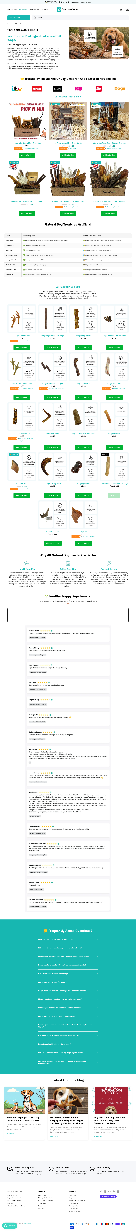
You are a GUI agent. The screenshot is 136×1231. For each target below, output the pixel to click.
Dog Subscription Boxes (15, 1198)
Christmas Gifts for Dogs (16, 1206)
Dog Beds (10, 1203)
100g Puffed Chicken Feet (22, 383)
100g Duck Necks (83, 383)
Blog (70, 1198)
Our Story (72, 1195)
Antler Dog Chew (52, 531)
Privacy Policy (74, 1206)
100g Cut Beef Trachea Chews (83, 433)
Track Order (42, 1203)
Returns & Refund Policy (77, 1200)
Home (9, 24)
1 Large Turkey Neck (52, 483)
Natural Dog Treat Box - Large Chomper (109, 201)
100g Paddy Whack (83, 336)
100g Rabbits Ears (114, 383)
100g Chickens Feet (22, 336)
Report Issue (42, 1206)
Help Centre (42, 1195)
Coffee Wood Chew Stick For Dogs (114, 483)
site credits (27, 1223)
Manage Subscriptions (46, 1198)
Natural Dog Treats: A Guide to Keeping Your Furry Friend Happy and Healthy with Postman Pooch (66, 1121)
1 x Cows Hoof (22, 483)
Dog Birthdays (12, 1195)
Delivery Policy (74, 1203)
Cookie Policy (73, 1209)
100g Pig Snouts (83, 483)
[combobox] (80, 17)
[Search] (34, 17)
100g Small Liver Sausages (52, 383)
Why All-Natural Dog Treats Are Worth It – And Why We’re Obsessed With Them (109, 1121)
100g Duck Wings (53, 433)
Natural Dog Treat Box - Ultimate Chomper (109, 143)
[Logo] (68, 9)
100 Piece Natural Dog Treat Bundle (68, 143)
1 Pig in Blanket (114, 433)
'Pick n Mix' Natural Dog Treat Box (27, 143)
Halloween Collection (27, 341)
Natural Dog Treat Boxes (32, 148)
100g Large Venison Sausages (52, 336)
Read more (11, 1133)
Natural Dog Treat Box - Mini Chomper (26, 201)
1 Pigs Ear (83, 531)
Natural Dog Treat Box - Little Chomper (68, 201)
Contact (41, 1209)
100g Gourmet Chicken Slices (114, 336)
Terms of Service (75, 1211)
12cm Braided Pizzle (22, 433)
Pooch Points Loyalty (45, 1200)
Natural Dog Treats (14, 1200)
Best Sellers (72, 148)
